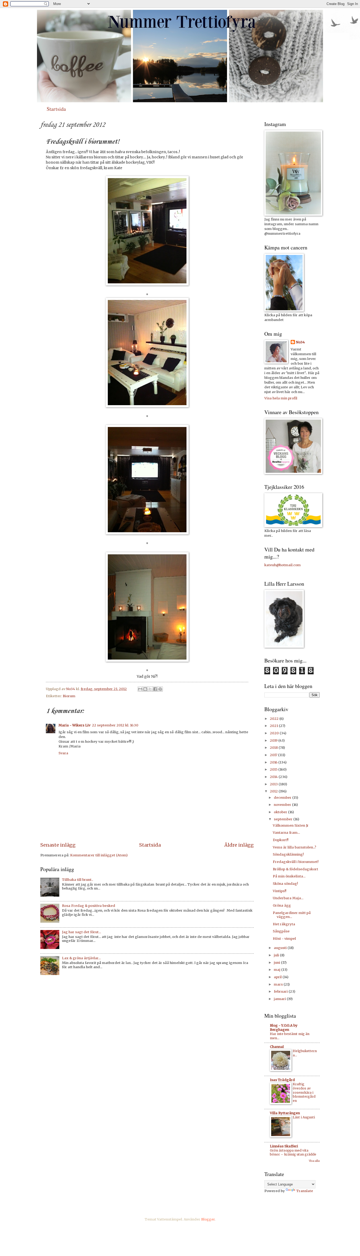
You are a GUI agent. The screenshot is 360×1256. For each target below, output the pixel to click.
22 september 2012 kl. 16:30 (115, 725)
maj (277, 969)
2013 (274, 784)
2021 (274, 726)
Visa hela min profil (280, 398)
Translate (304, 1191)
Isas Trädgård (282, 1080)
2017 (274, 755)
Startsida (56, 108)
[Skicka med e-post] (140, 689)
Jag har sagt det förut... (81, 932)
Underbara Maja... (288, 898)
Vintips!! (279, 891)
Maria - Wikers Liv (74, 725)
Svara (63, 753)
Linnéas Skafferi (284, 1146)
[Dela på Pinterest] (160, 689)
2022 (274, 718)
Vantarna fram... (286, 832)
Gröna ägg (282, 905)
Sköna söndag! (285, 883)
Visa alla (314, 1161)
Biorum (69, 696)
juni (277, 962)
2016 (274, 762)
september (283, 819)
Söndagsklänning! (288, 854)
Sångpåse (281, 931)
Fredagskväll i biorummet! (295, 862)
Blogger (208, 1219)
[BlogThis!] (145, 689)
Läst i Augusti (304, 1117)
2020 (275, 733)
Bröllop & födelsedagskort (295, 869)
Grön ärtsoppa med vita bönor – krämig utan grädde (293, 1152)
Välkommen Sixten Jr (291, 825)
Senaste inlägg (58, 845)
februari (281, 991)
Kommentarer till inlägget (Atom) (99, 855)
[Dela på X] (150, 689)
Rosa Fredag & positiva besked (88, 905)
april (278, 977)
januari (280, 999)
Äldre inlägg (239, 845)
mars (279, 984)
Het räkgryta (284, 924)
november (283, 804)
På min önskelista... (289, 876)
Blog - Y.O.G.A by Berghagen (284, 1027)
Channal (277, 1046)
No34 (300, 342)
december (283, 797)
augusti (281, 948)
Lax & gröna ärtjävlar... (81, 958)
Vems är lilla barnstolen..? (294, 847)
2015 (274, 769)
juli (277, 955)
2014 (274, 777)
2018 (274, 747)
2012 (274, 791)
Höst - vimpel (284, 938)
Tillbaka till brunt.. (77, 879)
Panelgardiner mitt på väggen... (292, 915)
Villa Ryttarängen (285, 1113)
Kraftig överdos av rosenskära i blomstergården (304, 1092)
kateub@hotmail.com (282, 565)
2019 (274, 740)
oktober (281, 812)
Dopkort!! (280, 840)
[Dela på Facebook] (155, 689)
